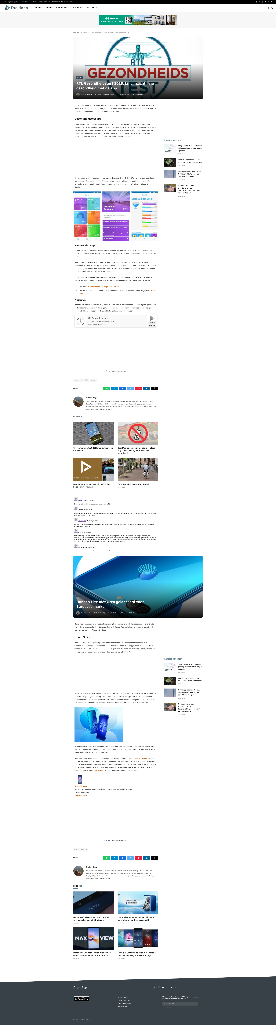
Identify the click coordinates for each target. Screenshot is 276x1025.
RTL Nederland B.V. (106, 321)
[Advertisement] (115, 157)
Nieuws (38, 8)
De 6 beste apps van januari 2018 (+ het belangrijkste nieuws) (91, 485)
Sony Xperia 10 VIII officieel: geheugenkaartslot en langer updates (190, 148)
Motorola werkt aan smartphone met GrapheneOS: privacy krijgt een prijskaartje (189, 189)
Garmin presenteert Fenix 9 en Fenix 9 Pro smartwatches (53, 2)
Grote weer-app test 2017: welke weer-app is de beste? (93, 449)
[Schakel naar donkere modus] (268, 8)
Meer (94, 8)
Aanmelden (168, 1008)
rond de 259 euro (141, 758)
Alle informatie (80, 795)
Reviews (49, 8)
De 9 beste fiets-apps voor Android (134, 484)
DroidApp (76, 32)
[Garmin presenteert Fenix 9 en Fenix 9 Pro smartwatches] (170, 162)
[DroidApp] (16, 8)
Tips (87, 8)
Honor (76, 849)
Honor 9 (84, 849)
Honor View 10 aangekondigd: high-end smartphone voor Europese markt (136, 918)
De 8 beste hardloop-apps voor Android (103, 287)
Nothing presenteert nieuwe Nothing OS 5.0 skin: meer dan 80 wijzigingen (189, 173)
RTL (86, 380)
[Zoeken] (272, 7)
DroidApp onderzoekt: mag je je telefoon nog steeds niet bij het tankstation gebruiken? (136, 450)
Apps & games (62, 8)
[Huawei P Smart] (79, 783)
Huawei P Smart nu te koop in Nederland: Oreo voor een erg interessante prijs (137, 954)
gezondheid (78, 380)
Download (152, 322)
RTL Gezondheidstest (98, 318)
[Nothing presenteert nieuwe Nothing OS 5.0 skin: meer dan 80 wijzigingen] (170, 174)
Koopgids (78, 8)
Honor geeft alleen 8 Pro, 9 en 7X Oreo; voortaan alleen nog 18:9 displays (91, 918)
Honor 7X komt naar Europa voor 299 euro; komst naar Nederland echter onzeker (93, 954)
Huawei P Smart (97, 770)
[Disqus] (115, 523)
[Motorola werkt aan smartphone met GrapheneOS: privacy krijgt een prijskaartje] (170, 188)
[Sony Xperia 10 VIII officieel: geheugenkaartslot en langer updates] (170, 148)
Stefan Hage (88, 94)
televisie (93, 380)
